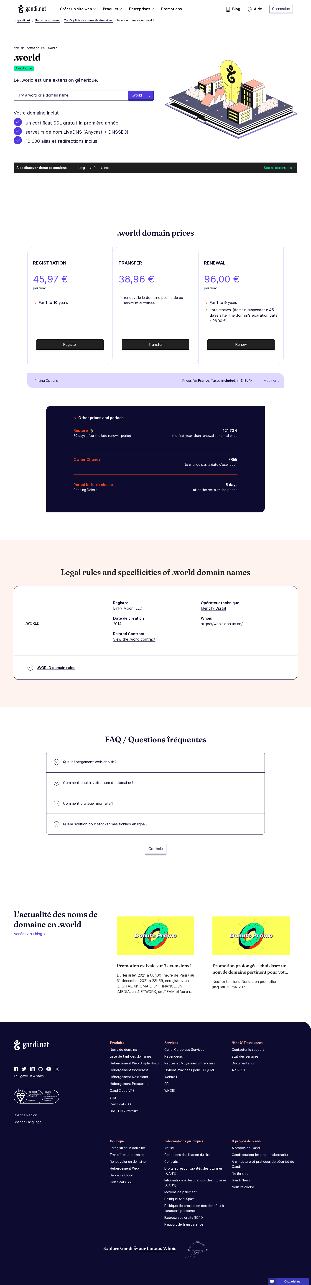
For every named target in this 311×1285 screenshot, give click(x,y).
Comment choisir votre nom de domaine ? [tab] (98, 782)
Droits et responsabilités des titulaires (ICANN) (193, 1170)
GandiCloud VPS (122, 1090)
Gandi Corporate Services (184, 1049)
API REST (239, 1070)
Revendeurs (173, 1056)
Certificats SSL (121, 1104)
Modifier (270, 380)
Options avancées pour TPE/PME (189, 1070)
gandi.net (23, 20)
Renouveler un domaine (128, 1161)
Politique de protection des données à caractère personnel (194, 1208)
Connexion (281, 8)
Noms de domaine (47, 20)
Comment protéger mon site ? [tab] (88, 803)
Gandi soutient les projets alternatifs (260, 1155)
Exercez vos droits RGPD (183, 1217)
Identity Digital (213, 608)
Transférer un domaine (127, 1155)
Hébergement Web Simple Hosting (136, 1063)
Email (113, 1097)
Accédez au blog (28, 933)
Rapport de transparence (183, 1224)
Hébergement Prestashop (130, 1084)
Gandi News (241, 1180)
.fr (94, 168)
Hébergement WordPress (129, 1070)
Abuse (169, 1148)
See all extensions (278, 168)
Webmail (170, 1077)
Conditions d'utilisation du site (187, 1155)
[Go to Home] (32, 9)
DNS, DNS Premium (124, 1111)
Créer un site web (76, 9)
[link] (16, 1069)
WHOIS (169, 1090)
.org (82, 168)
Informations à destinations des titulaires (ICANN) (195, 1182)
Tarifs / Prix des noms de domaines (88, 20)
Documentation (243, 1063)
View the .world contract (134, 639)
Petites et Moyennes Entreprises (189, 1063)
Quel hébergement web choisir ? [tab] (90, 762)
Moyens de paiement (180, 1192)
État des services (245, 1056)
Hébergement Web (124, 1168)
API (166, 1084)
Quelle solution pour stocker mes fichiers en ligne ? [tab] (105, 824)
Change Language (27, 1122)
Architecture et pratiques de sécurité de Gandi (263, 1164)
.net (106, 168)
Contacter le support (248, 1049)
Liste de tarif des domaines (130, 1056)
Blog (236, 9)
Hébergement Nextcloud (129, 1077)
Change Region (25, 1115)
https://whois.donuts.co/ (222, 623)
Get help (155, 848)
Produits (110, 9)
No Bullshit (240, 1173)
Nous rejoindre (243, 1187)
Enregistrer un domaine (127, 1148)
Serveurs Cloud (121, 1175)
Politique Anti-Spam (179, 1199)
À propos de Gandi (246, 1148)
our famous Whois (157, 1248)
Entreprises (139, 9)
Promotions (171, 9)
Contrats (171, 1161)
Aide (258, 9)
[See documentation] (90, 430)
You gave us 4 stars (29, 1076)
